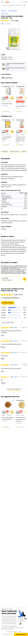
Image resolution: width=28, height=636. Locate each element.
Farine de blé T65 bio (7, 103)
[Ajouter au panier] (12, 98)
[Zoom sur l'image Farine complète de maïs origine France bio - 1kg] (14, 39)
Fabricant (23, 151)
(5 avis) (16, 20)
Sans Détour (4, 13)
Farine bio (3, 10)
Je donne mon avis (7, 302)
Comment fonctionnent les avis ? (11, 297)
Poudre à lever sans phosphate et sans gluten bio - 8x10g (21, 139)
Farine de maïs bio (12, 10)
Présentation (4, 151)
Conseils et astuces (14, 151)
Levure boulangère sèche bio (6, 138)
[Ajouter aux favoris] (13, 86)
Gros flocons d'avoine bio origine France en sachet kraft (21, 419)
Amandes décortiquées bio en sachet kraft (7, 418)
